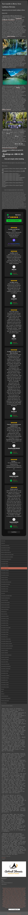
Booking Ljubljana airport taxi (20, 888)
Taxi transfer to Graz (19, 904)
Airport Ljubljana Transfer (10, 888)
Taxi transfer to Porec (6, 898)
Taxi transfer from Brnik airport (11, 890)
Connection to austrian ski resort (16, 901)
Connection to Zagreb (6, 897)
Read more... (4, 857)
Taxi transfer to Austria (14, 902)
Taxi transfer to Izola (9, 894)
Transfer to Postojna (13, 892)
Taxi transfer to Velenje (21, 891)
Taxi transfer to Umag (21, 897)
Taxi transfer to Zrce (8, 899)
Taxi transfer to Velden (11, 904)
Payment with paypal (15, 906)
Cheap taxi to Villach (22, 902)
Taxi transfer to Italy (20, 905)
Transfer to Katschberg (6, 902)
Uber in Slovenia (20, 907)
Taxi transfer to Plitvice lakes (16, 899)
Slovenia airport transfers (12, 895)
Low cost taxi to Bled (20, 890)
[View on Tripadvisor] (13, 266)
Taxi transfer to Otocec (13, 891)
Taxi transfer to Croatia (14, 897)
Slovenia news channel (13, 907)
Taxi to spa (15, 894)
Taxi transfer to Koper (17, 893)
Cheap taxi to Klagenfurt (6, 903)
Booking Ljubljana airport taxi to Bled (9, 889)
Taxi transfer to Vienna (13, 905)
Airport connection (21, 896)
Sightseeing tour (14, 896)
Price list (3, 906)
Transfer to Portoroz (6, 892)
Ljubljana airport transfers (21, 895)
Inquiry (7, 906)
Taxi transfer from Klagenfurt (15, 903)
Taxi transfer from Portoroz (9, 893)
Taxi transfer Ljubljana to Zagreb (14, 900)
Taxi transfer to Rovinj (14, 898)
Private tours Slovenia (7, 896)
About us (10, 906)
